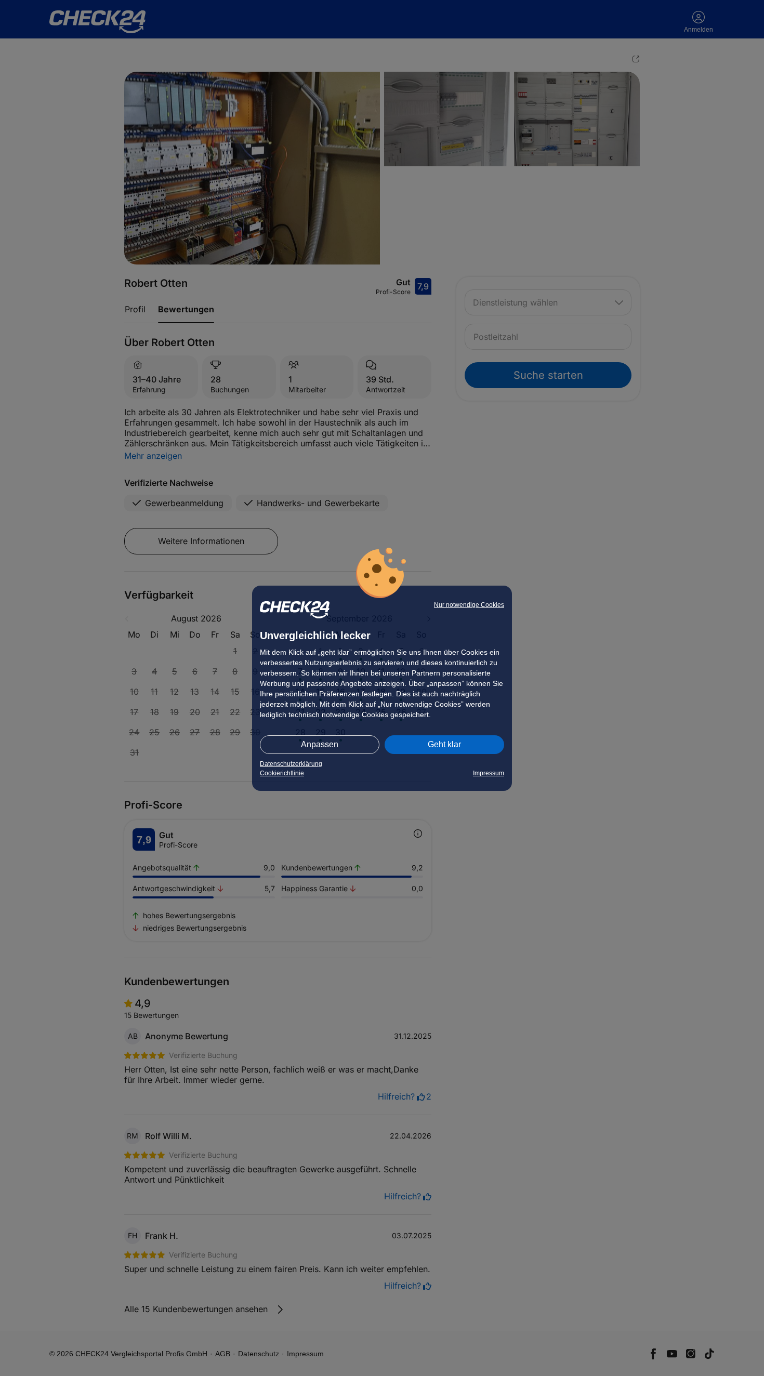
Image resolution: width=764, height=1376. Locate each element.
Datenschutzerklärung (291, 764)
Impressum (488, 773)
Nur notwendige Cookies (469, 604)
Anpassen (319, 744)
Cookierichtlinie (282, 773)
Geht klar (444, 744)
